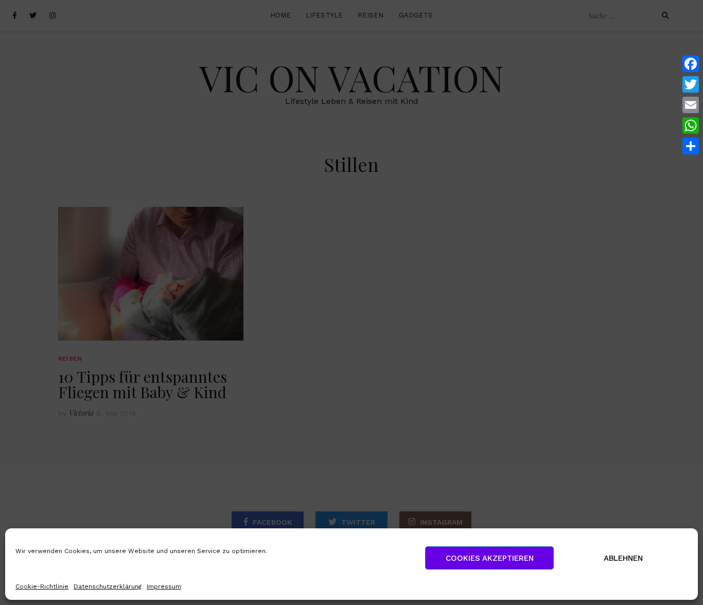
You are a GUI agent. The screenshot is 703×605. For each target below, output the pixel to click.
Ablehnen (623, 558)
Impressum (164, 586)
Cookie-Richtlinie (41, 586)
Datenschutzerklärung (108, 586)
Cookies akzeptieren (490, 558)
